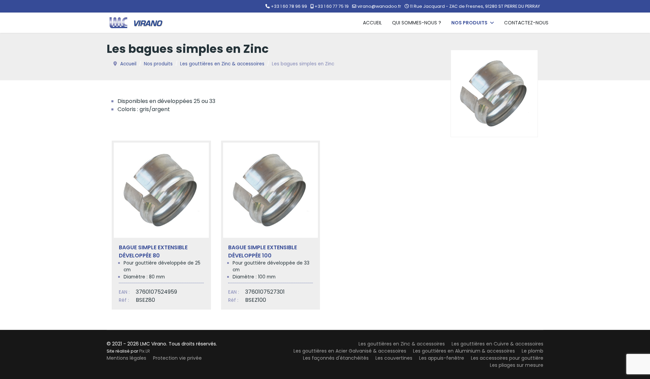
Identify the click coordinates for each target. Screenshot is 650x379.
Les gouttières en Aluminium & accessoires (464, 351)
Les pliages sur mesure (516, 365)
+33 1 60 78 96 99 (289, 6)
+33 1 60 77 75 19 (332, 6)
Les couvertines (393, 358)
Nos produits (469, 22)
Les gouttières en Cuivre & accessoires (497, 343)
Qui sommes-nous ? (416, 22)
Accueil (372, 22)
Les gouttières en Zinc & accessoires (402, 343)
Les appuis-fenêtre (441, 358)
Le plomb (532, 351)
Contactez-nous (526, 22)
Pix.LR (144, 351)
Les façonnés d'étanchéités (336, 358)
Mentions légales (126, 358)
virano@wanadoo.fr (379, 6)
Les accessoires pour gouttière (507, 358)
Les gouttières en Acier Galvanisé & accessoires (350, 351)
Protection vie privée (177, 358)
